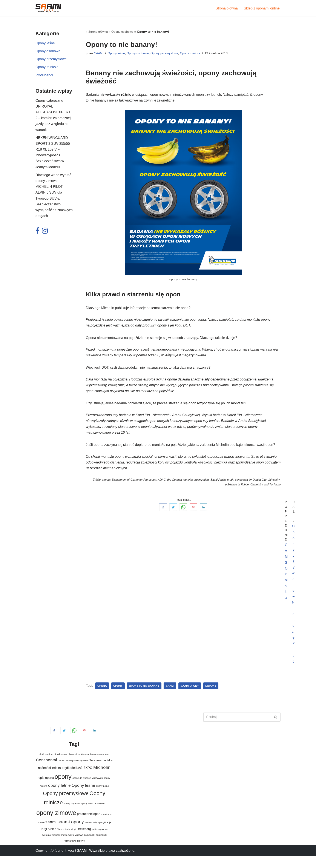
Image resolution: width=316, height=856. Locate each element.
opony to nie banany (144, 685)
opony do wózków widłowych (87, 778)
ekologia (70, 760)
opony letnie (59, 785)
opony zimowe (56, 812)
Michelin (101, 767)
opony (118, 685)
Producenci (44, 75)
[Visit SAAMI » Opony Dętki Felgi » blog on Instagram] (45, 232)
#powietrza (74, 754)
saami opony (190, 685)
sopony (210, 685)
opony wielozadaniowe (92, 803)
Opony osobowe (47, 51)
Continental (46, 760)
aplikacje (92, 754)
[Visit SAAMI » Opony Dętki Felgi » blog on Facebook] (37, 232)
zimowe (81, 840)
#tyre (84, 754)
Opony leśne (45, 43)
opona (102, 685)
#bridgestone (61, 754)
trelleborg (84, 829)
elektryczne (81, 760)
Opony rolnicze (46, 67)
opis (41, 777)
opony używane (72, 803)
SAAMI (98, 53)
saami (170, 685)
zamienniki (89, 835)
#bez (51, 754)
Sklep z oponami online (262, 8)
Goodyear (96, 760)
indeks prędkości (63, 768)
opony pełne (102, 786)
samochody (91, 822)
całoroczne (103, 754)
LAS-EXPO (84, 768)
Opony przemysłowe (51, 59)
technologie (71, 829)
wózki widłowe (75, 835)
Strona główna (227, 8)
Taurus (60, 829)
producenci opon (88, 814)
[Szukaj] (276, 717)
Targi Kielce (48, 829)
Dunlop (61, 760)
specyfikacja (104, 822)
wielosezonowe (59, 835)
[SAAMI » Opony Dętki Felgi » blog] (48, 8)
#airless (44, 754)
